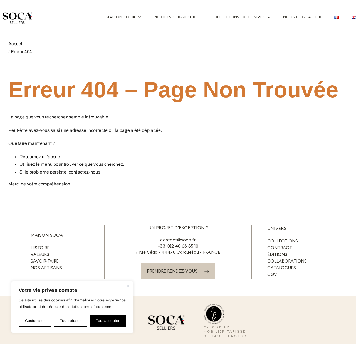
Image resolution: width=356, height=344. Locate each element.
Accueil (16, 43)
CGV (272, 274)
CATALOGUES (281, 267)
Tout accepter (108, 321)
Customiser (35, 321)
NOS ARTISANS (46, 267)
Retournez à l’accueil (41, 156)
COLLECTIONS (282, 241)
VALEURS (40, 254)
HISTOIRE (40, 247)
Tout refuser (70, 321)
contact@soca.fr (178, 239)
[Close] (127, 286)
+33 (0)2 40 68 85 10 (178, 246)
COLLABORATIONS (287, 261)
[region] (72, 307)
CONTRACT (279, 247)
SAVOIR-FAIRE (45, 261)
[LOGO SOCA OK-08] (18, 10)
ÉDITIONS (277, 254)
